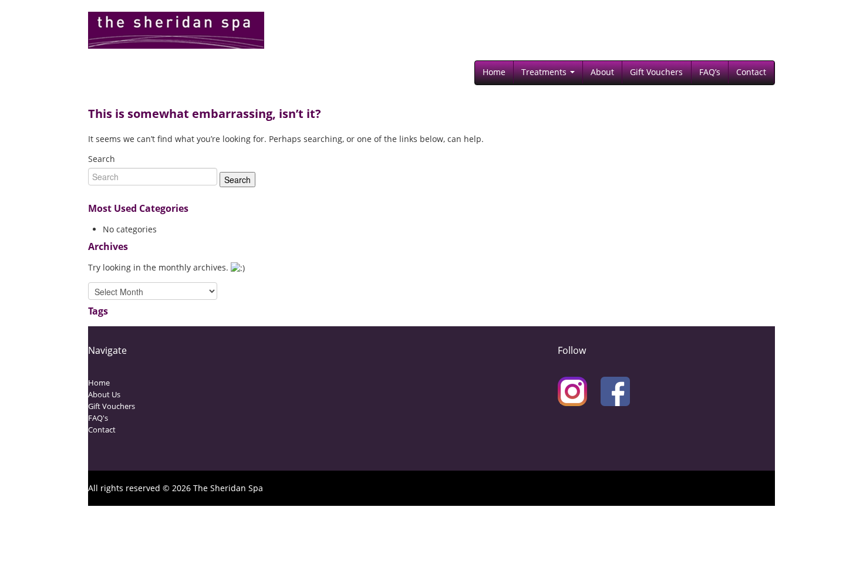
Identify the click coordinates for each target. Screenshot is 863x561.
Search (101, 158)
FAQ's (98, 418)
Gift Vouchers (656, 71)
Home (494, 71)
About (602, 71)
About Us (104, 394)
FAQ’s (709, 71)
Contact (751, 71)
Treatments (545, 71)
